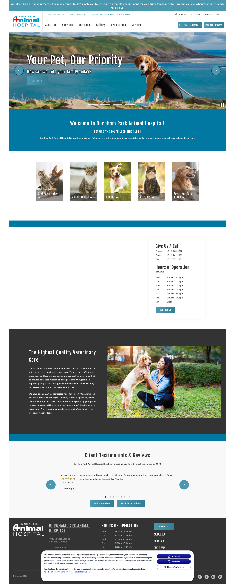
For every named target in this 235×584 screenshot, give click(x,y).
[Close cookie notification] (189, 552)
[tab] (161, 272)
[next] (216, 70)
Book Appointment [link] (213, 25)
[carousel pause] (222, 105)
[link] (26, 21)
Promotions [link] (118, 25)
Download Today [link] (40, 84)
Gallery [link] (101, 25)
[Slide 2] (105, 104)
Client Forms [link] (181, 14)
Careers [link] (137, 25)
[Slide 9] (127, 497)
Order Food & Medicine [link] (190, 25)
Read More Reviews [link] (131, 503)
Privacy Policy (79, 563)
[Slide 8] (124, 497)
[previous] (19, 70)
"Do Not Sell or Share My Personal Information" (67, 572)
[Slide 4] (130, 104)
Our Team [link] (85, 25)
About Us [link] (51, 25)
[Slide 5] (142, 104)
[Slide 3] (117, 104)
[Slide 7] (121, 497)
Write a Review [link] (102, 503)
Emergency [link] (195, 14)
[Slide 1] (93, 104)
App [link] (217, 14)
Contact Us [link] (208, 14)
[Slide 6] (118, 497)
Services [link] (67, 25)
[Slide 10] (129, 497)
